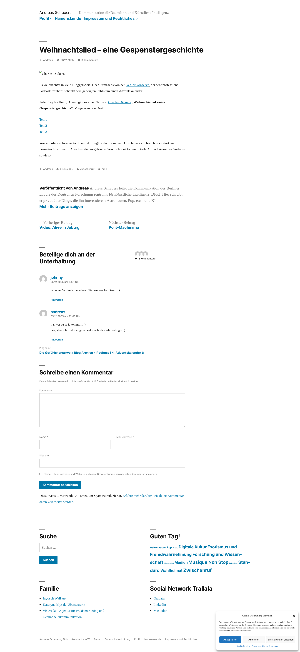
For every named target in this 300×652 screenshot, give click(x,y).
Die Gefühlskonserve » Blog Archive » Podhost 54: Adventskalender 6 (91, 353)
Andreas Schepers (55, 12)
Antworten (57, 299)
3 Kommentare (89, 60)
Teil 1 (43, 119)
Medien (181, 562)
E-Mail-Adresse (124, 437)
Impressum (273, 646)
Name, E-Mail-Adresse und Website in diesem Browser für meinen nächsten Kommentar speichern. (101, 474)
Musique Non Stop (208, 562)
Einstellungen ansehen (281, 639)
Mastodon (160, 611)
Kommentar (47, 390)
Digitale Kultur (193, 546)
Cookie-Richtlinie (243, 646)
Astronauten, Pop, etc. (164, 547)
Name (43, 437)
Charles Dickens (119, 102)
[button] (293, 615)
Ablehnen (253, 639)
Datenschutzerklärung (260, 646)
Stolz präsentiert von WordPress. (81, 639)
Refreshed (233, 563)
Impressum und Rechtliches (109, 18)
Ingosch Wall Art (54, 598)
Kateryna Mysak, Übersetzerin (64, 604)
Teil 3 (43, 132)
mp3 (104, 169)
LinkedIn (159, 604)
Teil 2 (43, 125)
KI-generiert (169, 563)
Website (44, 455)
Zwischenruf (87, 169)
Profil (44, 18)
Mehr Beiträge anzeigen (61, 206)
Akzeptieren (230, 639)
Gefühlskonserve (137, 85)
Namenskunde (68, 18)
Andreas (48, 60)
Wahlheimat (171, 570)
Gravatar (159, 598)
